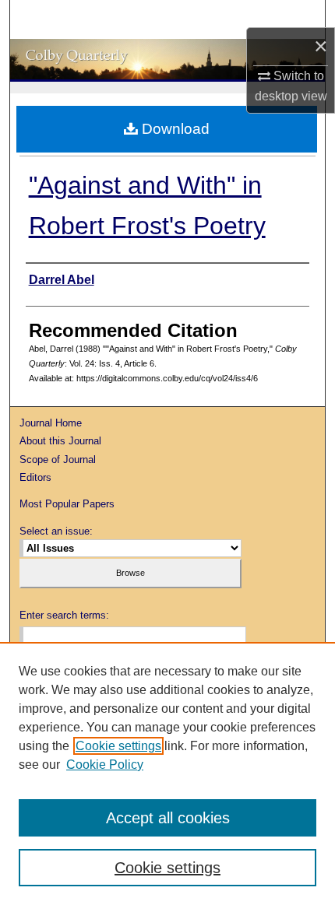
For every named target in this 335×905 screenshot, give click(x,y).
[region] (167, 773)
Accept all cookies (168, 817)
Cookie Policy (104, 764)
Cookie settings (118, 745)
